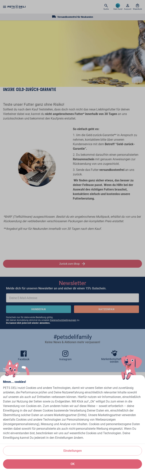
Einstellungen (72, 450)
